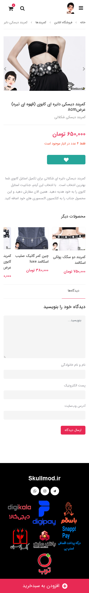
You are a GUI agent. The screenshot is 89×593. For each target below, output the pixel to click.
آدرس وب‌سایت (75, 405)
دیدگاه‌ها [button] (73, 290)
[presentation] (84, 69)
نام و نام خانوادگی (73, 364)
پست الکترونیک (74, 385)
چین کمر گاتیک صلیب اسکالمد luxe (31, 258)
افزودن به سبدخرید (42, 585)
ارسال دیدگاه (73, 430)
